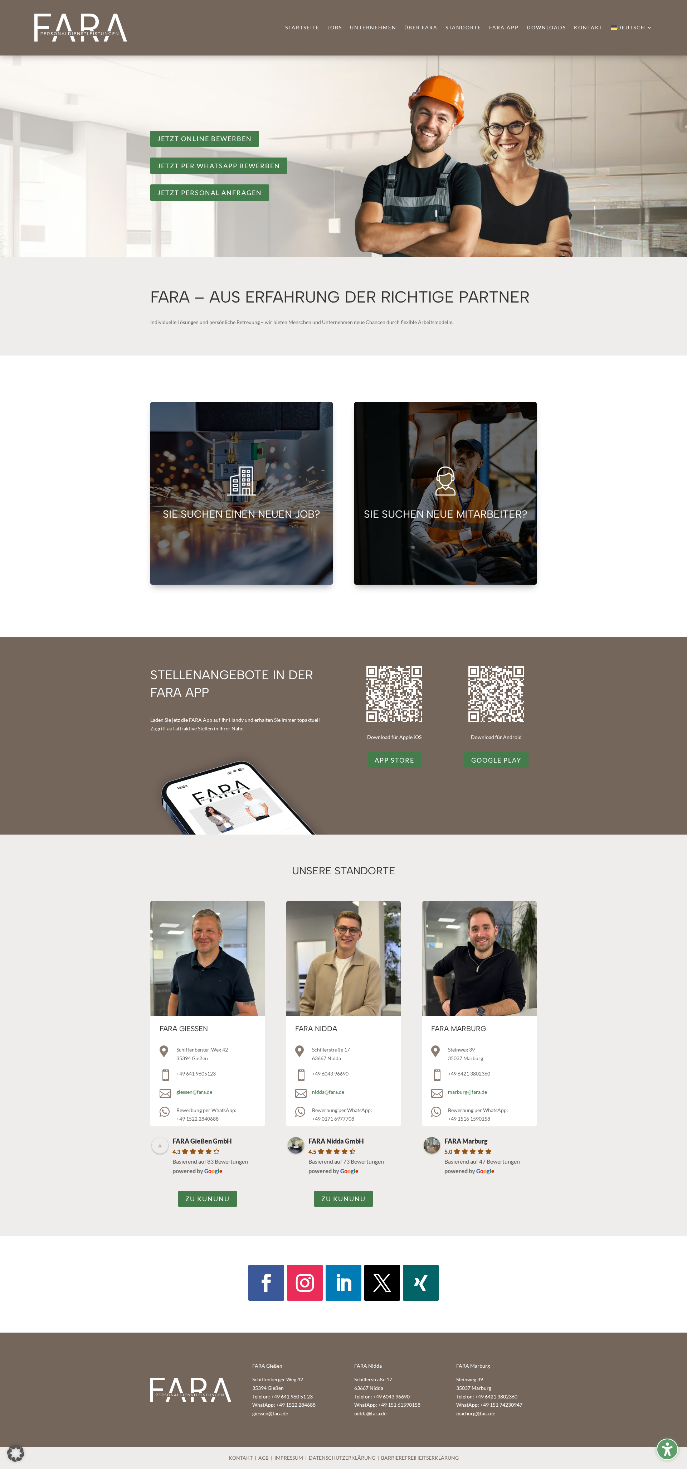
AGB (263, 1458)
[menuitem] (632, 29)
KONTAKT (241, 1458)
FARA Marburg (465, 1141)
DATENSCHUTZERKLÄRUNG (342, 1458)
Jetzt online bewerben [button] (204, 138)
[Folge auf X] (382, 1283)
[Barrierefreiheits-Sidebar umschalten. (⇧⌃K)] (667, 1449)
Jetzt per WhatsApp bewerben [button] (218, 166)
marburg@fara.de (467, 1092)
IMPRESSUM (288, 1458)
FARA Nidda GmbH (336, 1141)
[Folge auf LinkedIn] (343, 1283)
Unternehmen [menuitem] (373, 27)
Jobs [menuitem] (334, 27)
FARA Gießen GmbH (202, 1141)
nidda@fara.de (328, 1092)
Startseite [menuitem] (302, 27)
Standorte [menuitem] (463, 27)
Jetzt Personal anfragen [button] (209, 193)
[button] (15, 1453)
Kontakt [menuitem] (588, 27)
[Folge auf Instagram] (305, 1283)
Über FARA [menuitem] (421, 27)
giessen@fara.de (194, 1092)
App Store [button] (394, 760)
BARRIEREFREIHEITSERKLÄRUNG (420, 1458)
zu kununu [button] (207, 1199)
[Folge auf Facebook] (266, 1283)
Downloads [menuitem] (546, 27)
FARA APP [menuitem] (504, 27)
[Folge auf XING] (421, 1283)
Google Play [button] (496, 760)
